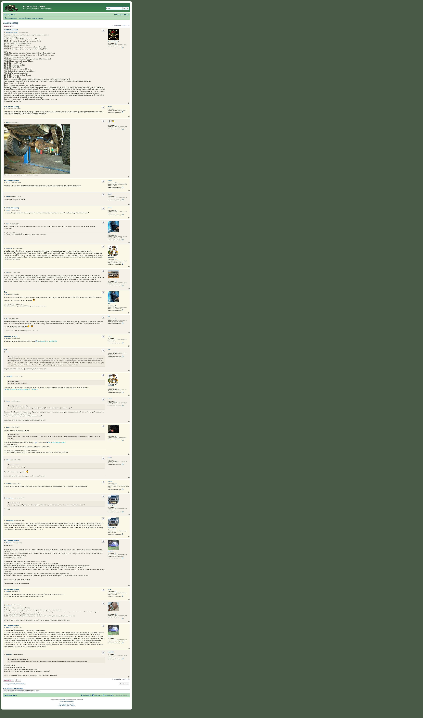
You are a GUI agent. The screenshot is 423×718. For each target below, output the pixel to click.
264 (116, 281)
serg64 (109, 589)
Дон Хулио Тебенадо (113, 41)
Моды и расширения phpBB (66, 704)
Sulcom (110, 398)
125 (116, 319)
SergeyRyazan (112, 505)
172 (116, 483)
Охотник (110, 481)
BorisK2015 (111, 652)
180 (116, 125)
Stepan (109, 336)
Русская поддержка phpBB (67, 701)
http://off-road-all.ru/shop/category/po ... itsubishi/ (22, 389)
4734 (116, 259)
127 (116, 182)
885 (116, 591)
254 (116, 235)
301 (116, 507)
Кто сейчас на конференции (13, 688)
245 (116, 614)
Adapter (110, 180)
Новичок (110, 611)
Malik (109, 232)
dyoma (109, 433)
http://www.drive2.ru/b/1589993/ (47, 341)
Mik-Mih (110, 106)
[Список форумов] (13, 8)
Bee (109, 316)
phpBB (63, 699)
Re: (5, 292)
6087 (116, 436)
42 (115, 352)
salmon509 (111, 257)
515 (116, 43)
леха (109, 122)
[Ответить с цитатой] (103, 30)
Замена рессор (11, 23)
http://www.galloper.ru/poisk (56, 442)
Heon (109, 349)
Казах (109, 279)
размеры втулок (10, 336)
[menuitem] (13, 14)
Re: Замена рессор (11, 107)
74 (115, 553)
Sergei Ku (110, 551)
